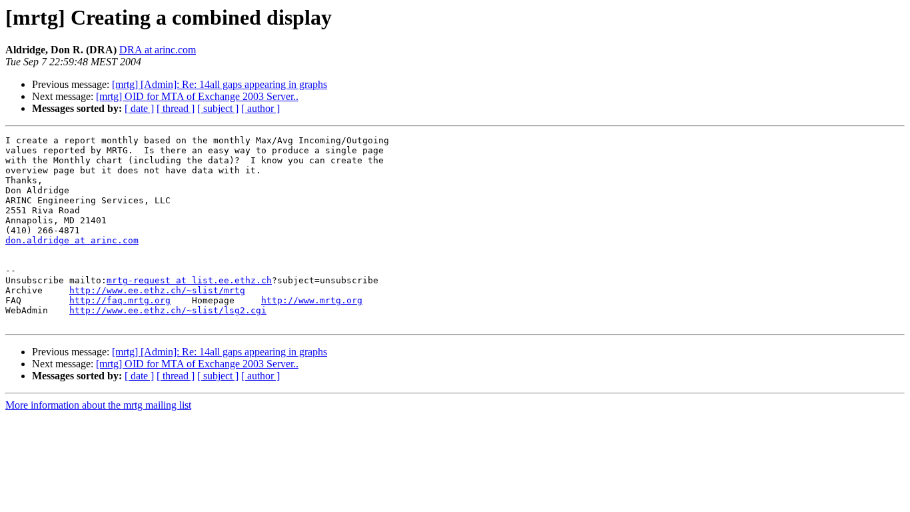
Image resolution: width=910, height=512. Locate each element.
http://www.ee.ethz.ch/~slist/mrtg (157, 290)
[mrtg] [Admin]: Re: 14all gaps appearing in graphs (219, 84)
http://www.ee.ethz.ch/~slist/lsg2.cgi (167, 310)
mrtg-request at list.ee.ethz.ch (189, 280)
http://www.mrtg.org (311, 300)
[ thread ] (176, 108)
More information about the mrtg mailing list (98, 405)
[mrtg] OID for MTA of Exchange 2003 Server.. (197, 96)
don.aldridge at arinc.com (72, 240)
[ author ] (260, 108)
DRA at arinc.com (157, 49)
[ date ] (139, 108)
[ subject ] (217, 108)
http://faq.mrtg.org (120, 300)
